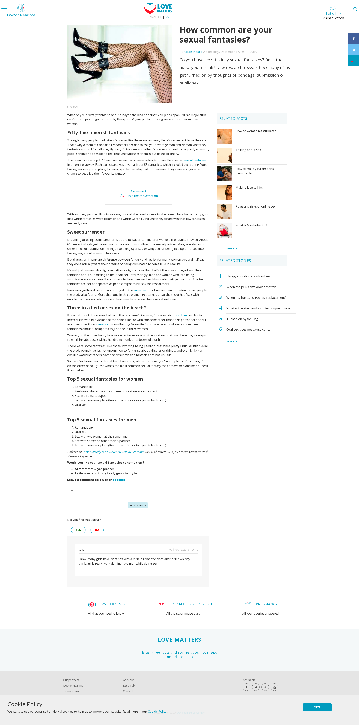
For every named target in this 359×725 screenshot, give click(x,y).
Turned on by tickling (242, 319)
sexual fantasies (195, 160)
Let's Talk (129, 685)
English (155, 17)
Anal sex (104, 324)
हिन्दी (168, 17)
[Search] (355, 9)
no (97, 529)
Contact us (129, 691)
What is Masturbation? (252, 225)
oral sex (181, 315)
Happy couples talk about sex (248, 276)
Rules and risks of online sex (255, 206)
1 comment (138, 191)
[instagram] (265, 687)
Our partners (71, 680)
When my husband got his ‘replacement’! (256, 297)
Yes (317, 707)
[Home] (158, 13)
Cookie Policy (157, 711)
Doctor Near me (73, 685)
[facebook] (246, 687)
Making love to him (249, 187)
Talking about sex (248, 150)
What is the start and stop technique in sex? (258, 308)
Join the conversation (143, 196)
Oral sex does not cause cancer (249, 329)
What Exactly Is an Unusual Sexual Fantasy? (113, 452)
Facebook (120, 480)
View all (232, 248)
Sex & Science (138, 505)
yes (78, 529)
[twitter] (256, 687)
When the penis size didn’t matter (251, 287)
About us (128, 680)
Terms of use (71, 691)
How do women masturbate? (256, 131)
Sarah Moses (193, 52)
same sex (140, 290)
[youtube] (274, 687)
